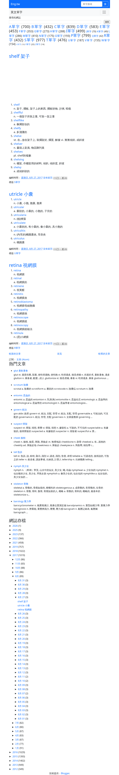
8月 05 (21, 701)
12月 (18, 559)
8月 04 (21, 706)
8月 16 (21, 655)
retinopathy (21, 309)
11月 (18, 563)
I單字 (70, 30)
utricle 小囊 (21, 194)
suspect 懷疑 (20, 423)
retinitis (18, 294)
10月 (18, 567)
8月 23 (21, 626)
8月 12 (21, 672)
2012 (15, 769)
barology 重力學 (22, 501)
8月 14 (21, 664)
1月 (17, 748)
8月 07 (21, 693)
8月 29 (21, 588)
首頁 (59, 353)
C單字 (59, 26)
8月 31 (21, 580)
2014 (15, 760)
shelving (19, 159)
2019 (15, 546)
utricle (17, 199)
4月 (17, 735)
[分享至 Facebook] (63, 178)
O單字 (59, 36)
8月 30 (21, 584)
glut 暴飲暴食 (21, 370)
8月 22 (21, 630)
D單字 (82, 26)
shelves (18, 151)
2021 (15, 542)
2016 (15, 752)
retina (17, 270)
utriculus (19, 238)
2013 (15, 764)
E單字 (105, 26)
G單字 (38, 31)
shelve (17, 136)
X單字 (18, 44)
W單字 (105, 40)
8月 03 (21, 710)
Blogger (65, 773)
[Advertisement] (59, 81)
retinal (18, 278)
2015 (15, 756)
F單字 (22, 31)
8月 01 (21, 718)
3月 (17, 739)
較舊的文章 (104, 353)
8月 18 (21, 647)
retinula (18, 333)
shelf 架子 (19, 56)
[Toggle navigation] (104, 12)
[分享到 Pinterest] (65, 178)
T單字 (51, 39)
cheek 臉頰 (19, 437)
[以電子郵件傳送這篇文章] (54, 178)
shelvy (17, 167)
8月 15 (21, 659)
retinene (19, 286)
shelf (17, 104)
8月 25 (21, 617)
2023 (15, 534)
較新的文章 (15, 353)
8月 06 (21, 697)
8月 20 (21, 638)
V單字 (89, 40)
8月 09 (21, 685)
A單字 (14, 26)
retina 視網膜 (23, 265)
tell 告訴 (18, 452)
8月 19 (21, 643)
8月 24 (21, 622)
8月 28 (21, 593)
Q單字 (95, 36)
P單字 (76, 35)
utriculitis (19, 230)
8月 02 (21, 714)
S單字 (29, 39)
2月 (17, 743)
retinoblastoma (23, 301)
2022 (15, 538)
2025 (15, 530)
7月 (17, 722)
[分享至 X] (60, 178)
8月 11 (21, 676)
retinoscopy (21, 325)
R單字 (17, 347)
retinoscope (21, 317)
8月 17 (21, 651)
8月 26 (21, 613)
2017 (15, 555)
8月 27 (21, 597)
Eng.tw (15, 4)
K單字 (100, 31)
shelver (18, 143)
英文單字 (16, 12)
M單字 (27, 36)
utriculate (20, 222)
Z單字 (37, 44)
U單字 (72, 40)
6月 (17, 727)
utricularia (20, 215)
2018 (15, 551)
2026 (15, 525)
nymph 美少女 (21, 466)
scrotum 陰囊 (21, 384)
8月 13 (21, 668)
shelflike (19, 120)
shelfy (17, 128)
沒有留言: (48, 177)
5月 (17, 731)
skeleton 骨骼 (21, 483)
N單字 (43, 36)
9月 (17, 572)
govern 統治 (20, 409)
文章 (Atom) (23, 359)
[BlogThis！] (57, 178)
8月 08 (21, 689)
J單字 (88, 31)
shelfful (18, 112)
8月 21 (21, 634)
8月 (17, 576)
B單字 (37, 26)
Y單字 (27, 44)
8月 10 (21, 680)
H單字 (54, 31)
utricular (19, 207)
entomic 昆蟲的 (22, 395)
